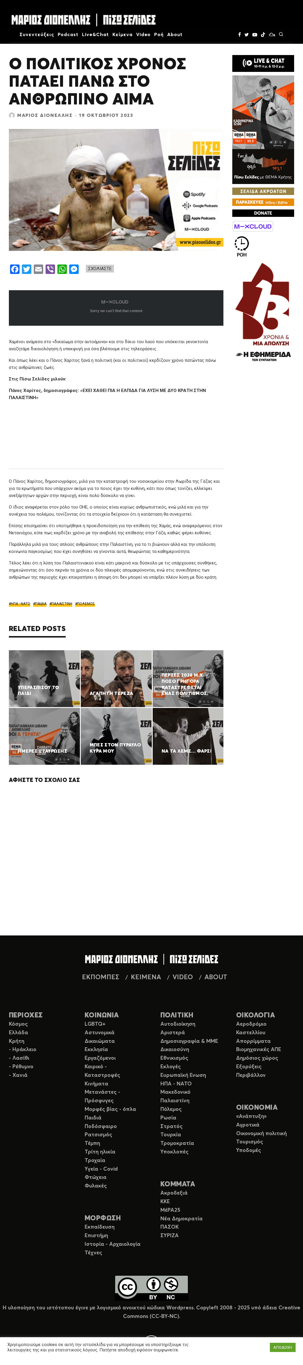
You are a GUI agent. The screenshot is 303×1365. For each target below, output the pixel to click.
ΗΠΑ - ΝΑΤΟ (20, 604)
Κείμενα (122, 34)
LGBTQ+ (95, 1024)
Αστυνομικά (100, 1032)
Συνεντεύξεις (37, 34)
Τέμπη (92, 1143)
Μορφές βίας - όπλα (110, 1109)
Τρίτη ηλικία (100, 1152)
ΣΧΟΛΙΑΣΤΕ (100, 268)
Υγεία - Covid (101, 1169)
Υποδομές (248, 1150)
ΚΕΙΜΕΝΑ (146, 977)
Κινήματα (96, 1084)
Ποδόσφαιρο (101, 1126)
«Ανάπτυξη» (251, 1116)
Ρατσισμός (98, 1135)
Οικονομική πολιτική (261, 1133)
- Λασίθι (19, 1058)
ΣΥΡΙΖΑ (169, 1235)
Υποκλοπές (174, 1152)
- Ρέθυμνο (21, 1066)
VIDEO (183, 977)
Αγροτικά (248, 1125)
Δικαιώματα (100, 1041)
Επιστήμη (96, 1235)
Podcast (68, 34)
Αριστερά (172, 1032)
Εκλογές (170, 1066)
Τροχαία (95, 1160)
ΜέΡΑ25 (170, 1210)
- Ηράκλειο (22, 1049)
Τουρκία (170, 1135)
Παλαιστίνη (174, 1100)
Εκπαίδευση (100, 1227)
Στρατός (171, 1126)
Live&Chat (95, 34)
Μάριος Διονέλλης (45, 115)
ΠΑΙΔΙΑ (40, 604)
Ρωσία (168, 1118)
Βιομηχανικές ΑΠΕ (258, 1049)
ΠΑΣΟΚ (169, 1227)
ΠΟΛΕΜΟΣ (86, 604)
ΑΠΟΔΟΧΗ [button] (282, 1347)
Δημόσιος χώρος (257, 1058)
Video (143, 34)
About (175, 34)
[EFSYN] (263, 312)
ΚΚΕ (165, 1201)
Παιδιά (93, 1118)
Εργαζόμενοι (100, 1058)
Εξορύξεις (249, 1066)
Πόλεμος (171, 1109)
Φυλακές (96, 1186)
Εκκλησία (96, 1049)
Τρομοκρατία (177, 1143)
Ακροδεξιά (174, 1193)
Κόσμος (18, 1024)
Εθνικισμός (174, 1058)
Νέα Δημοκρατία (181, 1219)
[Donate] (263, 213)
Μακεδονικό (175, 1092)
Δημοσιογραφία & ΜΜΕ (189, 1041)
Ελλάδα (18, 1032)
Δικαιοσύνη (174, 1049)
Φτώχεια (96, 1177)
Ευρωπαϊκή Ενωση (183, 1075)
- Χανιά (18, 1075)
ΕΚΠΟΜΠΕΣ (100, 977)
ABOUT (215, 977)
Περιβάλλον (251, 1075)
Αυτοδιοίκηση (177, 1024)
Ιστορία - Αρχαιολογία (113, 1244)
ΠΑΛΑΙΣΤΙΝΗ (61, 604)
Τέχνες (93, 1253)
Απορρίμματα (253, 1041)
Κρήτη (16, 1041)
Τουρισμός (249, 1142)
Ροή (159, 34)
